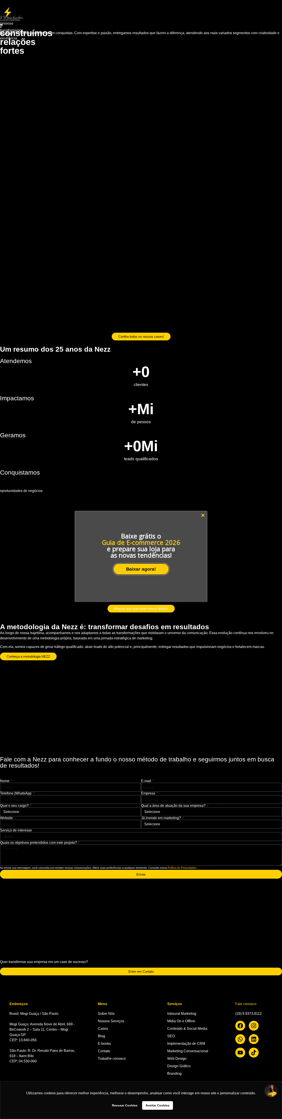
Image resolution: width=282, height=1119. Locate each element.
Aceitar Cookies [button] (157, 1105)
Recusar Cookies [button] (124, 1105)
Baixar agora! (141, 569)
